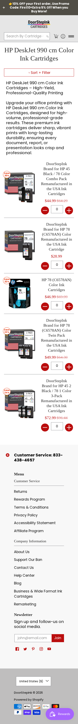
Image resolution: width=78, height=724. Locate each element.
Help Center (24, 575)
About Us (22, 551)
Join (57, 638)
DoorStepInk (23, 692)
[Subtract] (45, 210)
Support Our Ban (28, 559)
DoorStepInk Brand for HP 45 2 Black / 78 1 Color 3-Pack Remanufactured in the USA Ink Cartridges (56, 396)
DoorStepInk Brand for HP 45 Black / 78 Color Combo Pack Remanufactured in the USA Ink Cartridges (56, 179)
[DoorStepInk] (39, 23)
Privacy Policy (26, 515)
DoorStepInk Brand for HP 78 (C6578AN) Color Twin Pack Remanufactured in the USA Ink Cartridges (56, 335)
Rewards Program (29, 499)
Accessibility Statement (35, 523)
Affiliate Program (29, 531)
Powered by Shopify (28, 699)
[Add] (69, 210)
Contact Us (24, 567)
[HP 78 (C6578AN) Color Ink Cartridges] (19, 293)
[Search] (47, 36)
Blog (17, 583)
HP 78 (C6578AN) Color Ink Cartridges (56, 285)
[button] (55, 36)
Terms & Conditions (31, 507)
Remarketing (25, 604)
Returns (20, 491)
